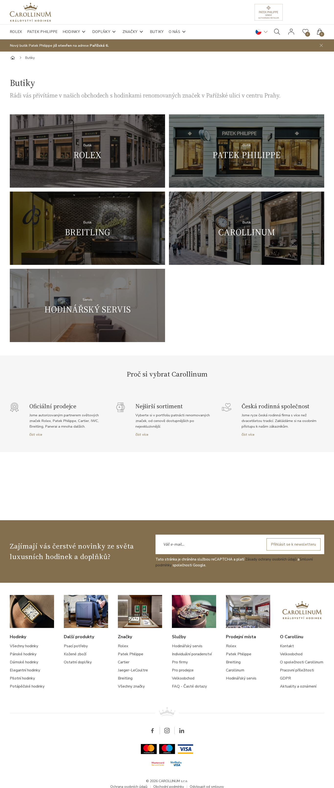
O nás (174, 31)
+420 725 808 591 (290, 165)
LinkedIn (181, 730)
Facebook (152, 730)
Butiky (157, 31)
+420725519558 (132, 165)
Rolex (16, 31)
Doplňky (101, 31)
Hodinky (71, 31)
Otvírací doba (92, 165)
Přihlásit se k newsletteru (293, 544)
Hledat (277, 31)
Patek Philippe (42, 31)
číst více (35, 434)
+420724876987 (131, 242)
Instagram (167, 730)
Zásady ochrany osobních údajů (271, 559)
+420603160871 (132, 319)
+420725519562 (291, 242)
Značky (130, 31)
